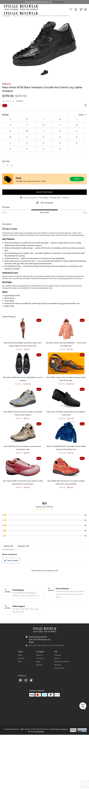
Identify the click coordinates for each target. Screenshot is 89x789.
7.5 (10, 125)
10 (10, 131)
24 (43, 149)
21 (76, 143)
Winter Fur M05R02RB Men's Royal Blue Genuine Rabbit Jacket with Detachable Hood (66, 447)
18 (26, 143)
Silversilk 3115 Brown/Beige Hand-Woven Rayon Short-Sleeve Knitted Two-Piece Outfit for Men (23, 344)
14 (43, 137)
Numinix (64, 729)
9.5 (76, 125)
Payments (57, 665)
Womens (21, 658)
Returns (57, 658)
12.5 (10, 137)
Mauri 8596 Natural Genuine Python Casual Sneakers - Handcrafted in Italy (23, 447)
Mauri (6, 83)
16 (76, 137)
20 (60, 143)
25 (60, 149)
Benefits (39, 665)
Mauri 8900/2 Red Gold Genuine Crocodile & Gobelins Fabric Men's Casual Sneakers (66, 482)
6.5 (60, 119)
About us (39, 655)
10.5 (27, 131)
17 (10, 143)
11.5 (60, 131)
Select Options (44, 192)
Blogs (38, 661)
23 (27, 149)
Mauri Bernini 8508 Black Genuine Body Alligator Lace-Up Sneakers (23, 378)
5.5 (27, 119)
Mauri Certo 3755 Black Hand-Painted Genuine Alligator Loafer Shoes (66, 413)
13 (26, 137)
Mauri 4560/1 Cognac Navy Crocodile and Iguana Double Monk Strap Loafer (66, 378)
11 (43, 131)
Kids (19, 661)
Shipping (57, 655)
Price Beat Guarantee (61, 661)
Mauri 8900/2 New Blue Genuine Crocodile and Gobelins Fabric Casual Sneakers (22, 413)
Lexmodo (40, 731)
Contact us (40, 658)
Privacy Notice (59, 668)
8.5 (43, 125)
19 (43, 143)
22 (10, 149)
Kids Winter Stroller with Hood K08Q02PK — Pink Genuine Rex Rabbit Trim (66, 344)
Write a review (12, 560)
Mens (20, 655)
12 (76, 131)
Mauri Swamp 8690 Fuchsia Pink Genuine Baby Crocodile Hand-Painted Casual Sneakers (23, 482)
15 (60, 137)
